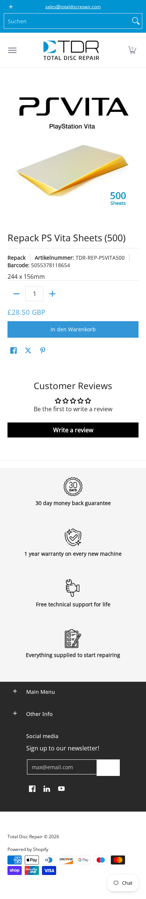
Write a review (73, 430)
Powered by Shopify (27, 849)
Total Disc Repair (25, 836)
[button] (132, 50)
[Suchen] (136, 21)
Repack (16, 257)
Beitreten (108, 767)
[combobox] (67, 21)
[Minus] (16, 294)
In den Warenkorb (73, 329)
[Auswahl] (52, 294)
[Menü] (11, 50)
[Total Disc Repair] (71, 50)
